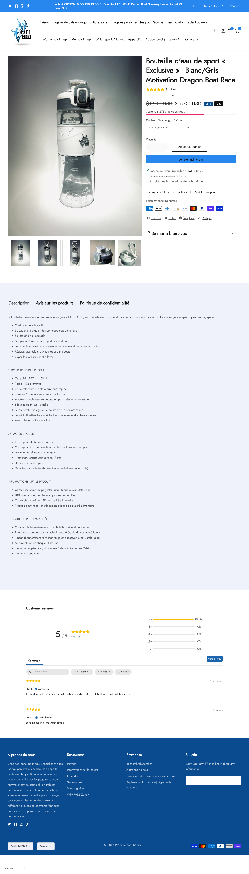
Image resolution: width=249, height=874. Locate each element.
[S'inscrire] (237, 780)
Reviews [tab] (35, 660)
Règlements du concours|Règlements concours (148, 785)
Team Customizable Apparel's (187, 22)
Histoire (71, 764)
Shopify (136, 845)
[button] (191, 233)
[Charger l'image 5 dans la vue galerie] (130, 253)
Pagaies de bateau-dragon (70, 22)
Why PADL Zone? (78, 794)
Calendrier (73, 776)
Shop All (175, 39)
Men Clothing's (81, 39)
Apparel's (134, 39)
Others (189, 39)
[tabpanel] (124, 699)
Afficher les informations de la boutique (176, 181)
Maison (44, 22)
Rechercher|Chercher (139, 764)
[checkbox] (123, 672)
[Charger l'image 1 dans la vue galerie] (20, 253)
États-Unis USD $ (211, 6)
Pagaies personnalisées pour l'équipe (138, 22)
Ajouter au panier (189, 146)
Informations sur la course (82, 770)
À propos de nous (137, 770)
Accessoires (100, 22)
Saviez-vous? (75, 782)
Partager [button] (206, 218)
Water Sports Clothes (110, 39)
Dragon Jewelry (155, 39)
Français (233, 6)
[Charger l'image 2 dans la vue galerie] (48, 253)
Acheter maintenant (191, 159)
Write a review (214, 658)
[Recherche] (217, 30)
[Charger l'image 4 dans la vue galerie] (102, 253)
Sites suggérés (75, 788)
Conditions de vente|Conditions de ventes (151, 776)
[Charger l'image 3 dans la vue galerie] (75, 253)
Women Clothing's (55, 39)
